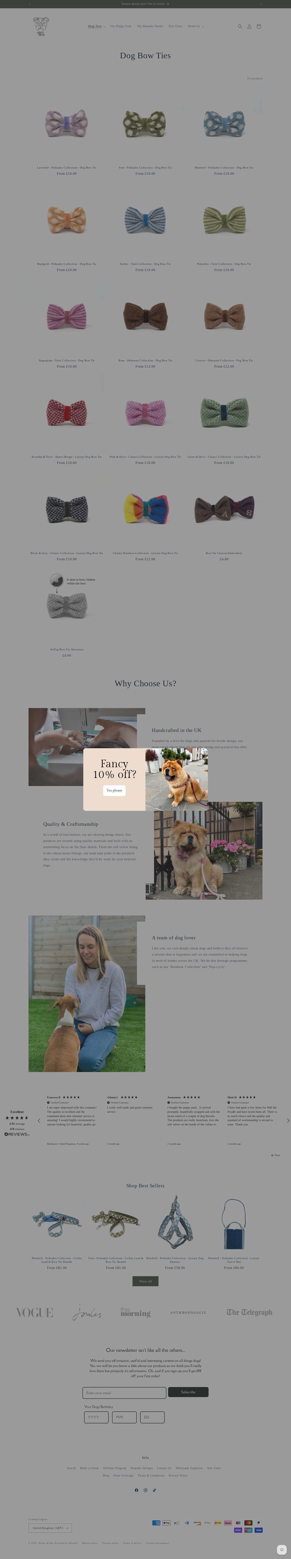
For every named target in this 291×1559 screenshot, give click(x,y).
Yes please (114, 791)
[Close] (203, 753)
